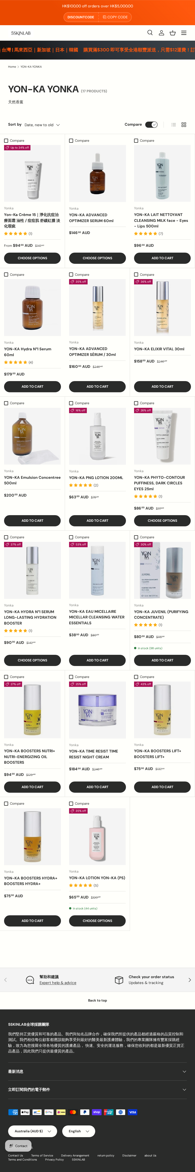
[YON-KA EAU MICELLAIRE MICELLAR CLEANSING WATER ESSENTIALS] (97, 570)
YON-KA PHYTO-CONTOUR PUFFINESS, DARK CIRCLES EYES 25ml (159, 483)
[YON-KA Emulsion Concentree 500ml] (32, 436)
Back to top (97, 1000)
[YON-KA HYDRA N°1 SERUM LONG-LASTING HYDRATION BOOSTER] (32, 570)
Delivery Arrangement (75, 1155)
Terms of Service (42, 1155)
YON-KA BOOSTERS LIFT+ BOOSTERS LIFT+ (157, 753)
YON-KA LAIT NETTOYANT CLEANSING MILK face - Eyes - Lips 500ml (161, 220)
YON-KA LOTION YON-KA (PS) (97, 877)
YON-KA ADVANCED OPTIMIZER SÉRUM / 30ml (92, 351)
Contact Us (15, 1155)
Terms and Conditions (22, 1159)
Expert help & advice (58, 982)
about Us (150, 1155)
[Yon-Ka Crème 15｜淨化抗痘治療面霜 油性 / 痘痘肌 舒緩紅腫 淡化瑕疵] (32, 173)
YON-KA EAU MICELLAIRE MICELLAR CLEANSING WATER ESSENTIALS (96, 617)
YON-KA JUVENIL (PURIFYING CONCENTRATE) (161, 614)
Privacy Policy (54, 1159)
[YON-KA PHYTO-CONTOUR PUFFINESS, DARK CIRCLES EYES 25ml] (162, 436)
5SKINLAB (78, 1159)
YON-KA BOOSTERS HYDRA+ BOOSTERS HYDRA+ (30, 881)
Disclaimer (129, 1155)
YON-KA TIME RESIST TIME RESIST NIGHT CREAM (93, 754)
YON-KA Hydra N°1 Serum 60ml (27, 351)
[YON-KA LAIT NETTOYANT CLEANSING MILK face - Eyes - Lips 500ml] (162, 173)
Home (12, 66)
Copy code (117, 17)
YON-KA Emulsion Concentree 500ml (32, 480)
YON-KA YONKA (31, 66)
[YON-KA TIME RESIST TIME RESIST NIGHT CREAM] (97, 710)
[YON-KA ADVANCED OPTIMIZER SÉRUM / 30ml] (97, 307)
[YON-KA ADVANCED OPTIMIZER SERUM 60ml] (97, 173)
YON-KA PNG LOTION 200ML (96, 477)
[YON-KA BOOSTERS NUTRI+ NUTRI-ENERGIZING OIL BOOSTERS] (32, 710)
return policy (106, 1155)
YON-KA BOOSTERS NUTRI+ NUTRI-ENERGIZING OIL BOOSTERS (29, 756)
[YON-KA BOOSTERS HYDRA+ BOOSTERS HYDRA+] (32, 836)
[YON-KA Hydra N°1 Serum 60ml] (32, 307)
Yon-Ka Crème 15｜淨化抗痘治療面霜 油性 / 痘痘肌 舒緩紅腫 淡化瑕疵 (32, 220)
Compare (133, 124)
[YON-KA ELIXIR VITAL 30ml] (162, 307)
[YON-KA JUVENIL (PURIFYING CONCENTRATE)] (162, 570)
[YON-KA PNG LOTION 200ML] (97, 436)
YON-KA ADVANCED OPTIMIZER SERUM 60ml (91, 217)
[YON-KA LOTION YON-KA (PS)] (97, 836)
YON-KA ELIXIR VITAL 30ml (159, 349)
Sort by (15, 124)
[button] (172, 32)
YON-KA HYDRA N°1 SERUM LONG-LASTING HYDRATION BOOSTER (30, 617)
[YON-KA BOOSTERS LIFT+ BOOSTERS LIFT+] (162, 710)
